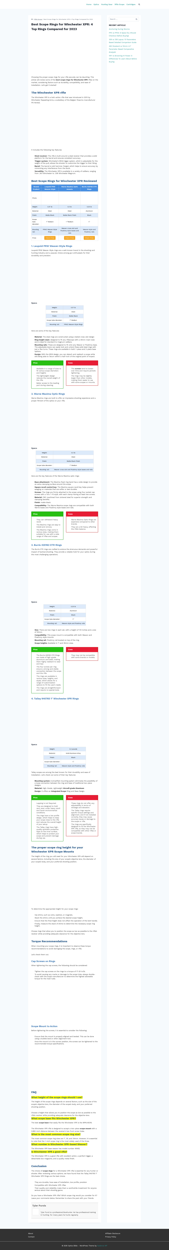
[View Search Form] (139, 4)
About (30, 1233)
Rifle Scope (119, 4)
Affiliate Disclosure (112, 1233)
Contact (31, 1237)
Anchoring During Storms (119, 29)
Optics (96, 4)
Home (88, 4)
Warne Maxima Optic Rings (49, 394)
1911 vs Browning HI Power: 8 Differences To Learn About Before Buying (123, 59)
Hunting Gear (106, 4)
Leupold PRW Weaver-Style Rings (53, 246)
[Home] (32, 19)
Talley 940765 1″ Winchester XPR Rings (56, 698)
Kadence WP (102, 1246)
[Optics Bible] (37, 4)
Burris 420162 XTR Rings (48, 545)
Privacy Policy (110, 1237)
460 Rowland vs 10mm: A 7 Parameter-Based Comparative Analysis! (121, 49)
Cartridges (130, 4)
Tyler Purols (39, 1205)
